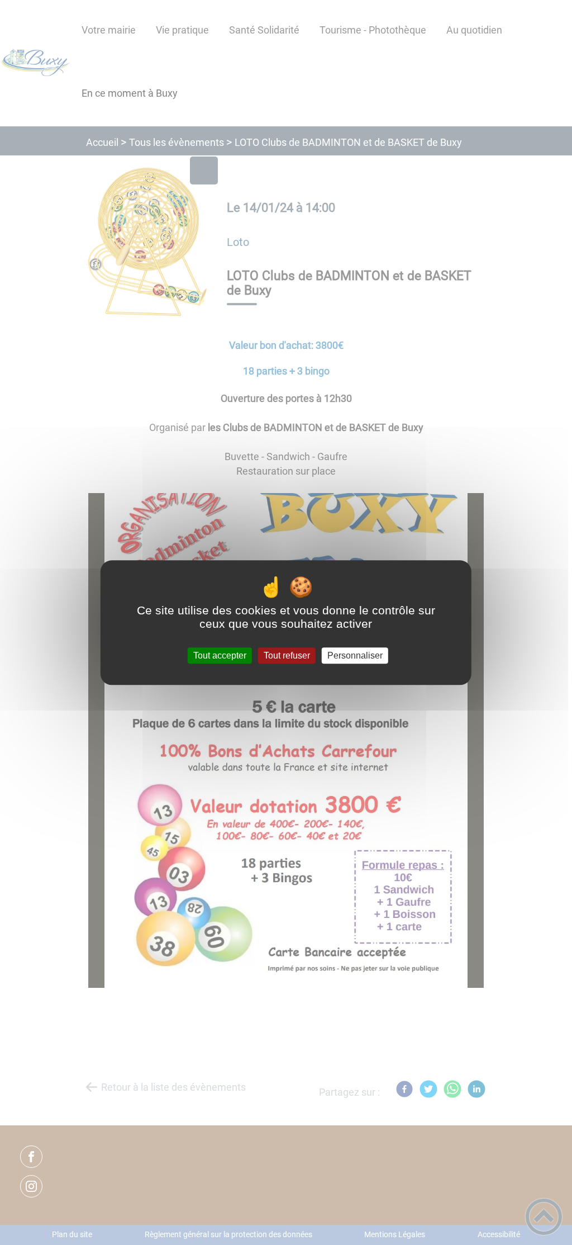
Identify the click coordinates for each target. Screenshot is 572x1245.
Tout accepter (219, 655)
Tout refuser (287, 655)
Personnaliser (355, 655)
